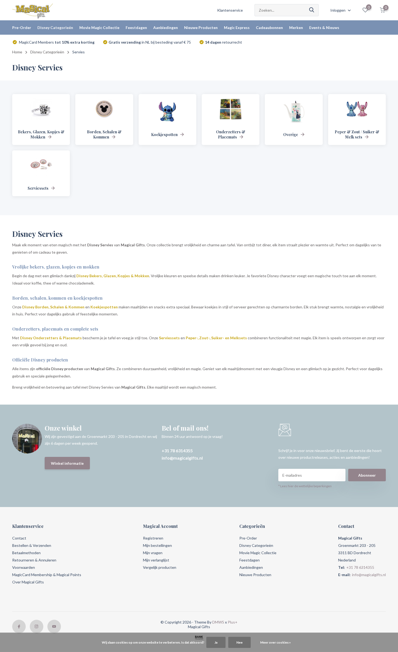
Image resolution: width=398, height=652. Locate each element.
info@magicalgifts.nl (182, 457)
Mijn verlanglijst (156, 560)
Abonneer (367, 475)
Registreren (153, 538)
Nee (239, 642)
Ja (215, 642)
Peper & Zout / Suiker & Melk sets (357, 134)
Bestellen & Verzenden (31, 545)
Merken (296, 27)
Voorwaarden (23, 567)
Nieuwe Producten (201, 27)
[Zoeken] (312, 10)
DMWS (218, 622)
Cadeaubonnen (269, 27)
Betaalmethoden (26, 552)
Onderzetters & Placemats (230, 134)
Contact (19, 538)
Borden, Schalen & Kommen (104, 134)
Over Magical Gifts (28, 582)
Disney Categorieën (55, 27)
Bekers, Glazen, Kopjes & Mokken (41, 134)
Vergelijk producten (159, 567)
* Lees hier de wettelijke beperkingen (305, 486)
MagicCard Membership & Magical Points (46, 574)
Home (17, 52)
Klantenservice (230, 10)
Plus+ (232, 622)
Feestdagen (136, 27)
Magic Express (237, 27)
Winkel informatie (67, 463)
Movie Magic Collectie (99, 27)
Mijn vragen (152, 552)
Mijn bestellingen (157, 545)
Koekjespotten (164, 134)
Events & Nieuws (324, 27)
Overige (290, 134)
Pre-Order (21, 27)
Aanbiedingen (165, 27)
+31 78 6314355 (177, 450)
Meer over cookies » (275, 642)
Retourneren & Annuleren (34, 560)
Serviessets (38, 188)
